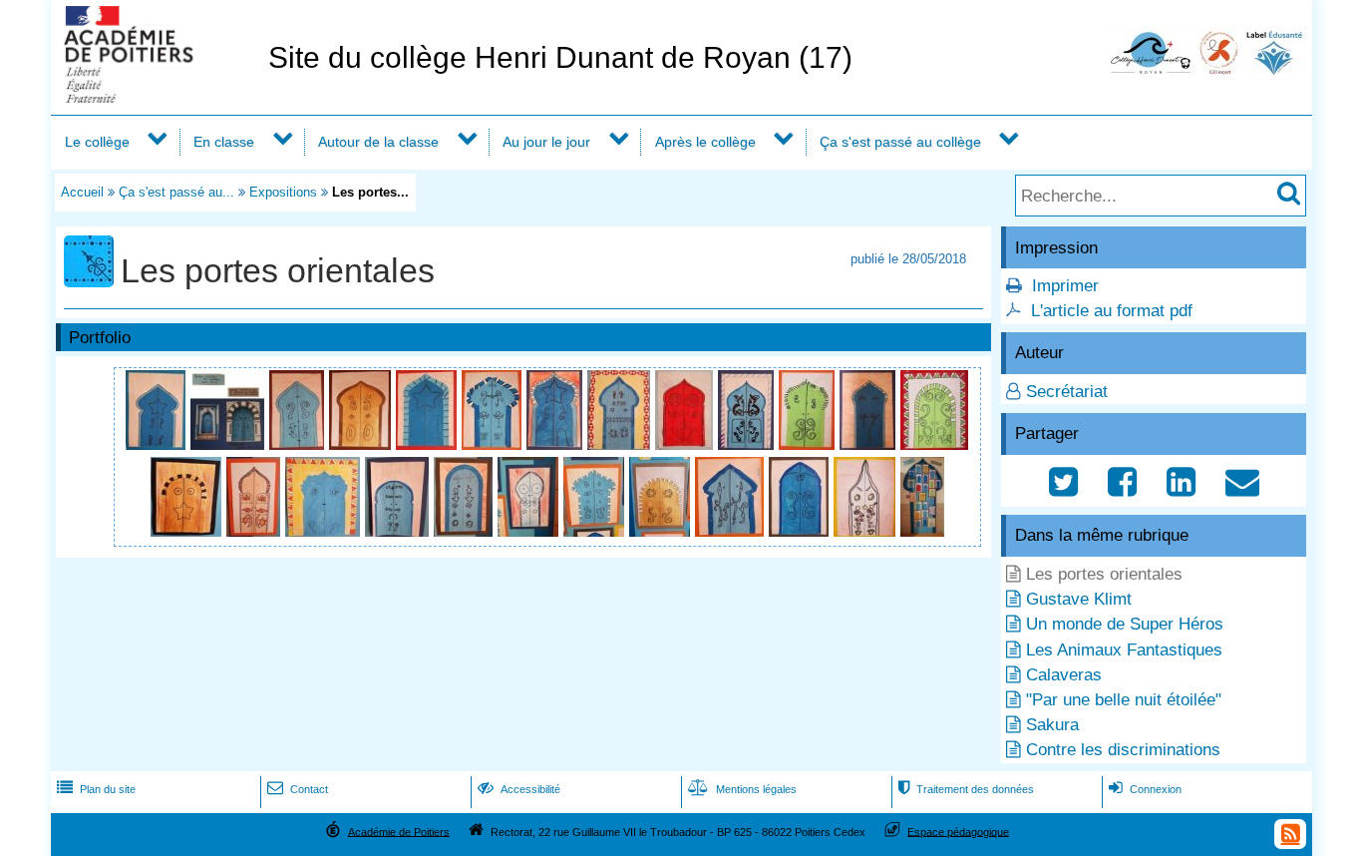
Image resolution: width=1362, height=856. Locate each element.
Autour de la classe (378, 142)
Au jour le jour (546, 142)
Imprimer (1065, 285)
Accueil (82, 192)
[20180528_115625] (867, 531)
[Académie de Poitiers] (155, 97)
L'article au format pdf (1111, 310)
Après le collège (705, 142)
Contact (297, 789)
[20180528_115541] (934, 444)
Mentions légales (742, 789)
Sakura (1052, 724)
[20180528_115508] (299, 444)
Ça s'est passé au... (176, 192)
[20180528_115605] (466, 531)
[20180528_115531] (686, 444)
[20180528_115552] (325, 531)
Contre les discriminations (1123, 749)
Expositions (283, 192)
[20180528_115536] (809, 444)
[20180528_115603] (399, 531)
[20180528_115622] (801, 531)
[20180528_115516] (429, 444)
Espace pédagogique (958, 831)
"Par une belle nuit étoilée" (1123, 699)
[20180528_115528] (621, 444)
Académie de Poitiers (399, 831)
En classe (223, 142)
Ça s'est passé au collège (900, 142)
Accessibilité (519, 789)
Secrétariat (1067, 391)
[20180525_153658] (922, 531)
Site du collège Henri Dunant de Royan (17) (560, 57)
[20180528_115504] (158, 444)
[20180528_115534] (748, 444)
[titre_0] (229, 444)
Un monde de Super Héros (1124, 624)
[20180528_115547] (255, 531)
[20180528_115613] (596, 531)
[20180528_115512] (362, 444)
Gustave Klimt (1079, 599)
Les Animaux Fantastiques (1124, 650)
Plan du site (96, 789)
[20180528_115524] (556, 444)
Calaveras (1064, 674)
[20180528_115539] (870, 444)
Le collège (97, 142)
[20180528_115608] (530, 531)
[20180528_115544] (188, 531)
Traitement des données (966, 789)
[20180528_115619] (732, 531)
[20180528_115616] (662, 531)
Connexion (1145, 789)
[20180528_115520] (494, 444)
